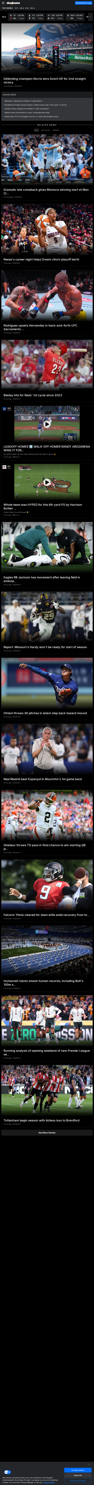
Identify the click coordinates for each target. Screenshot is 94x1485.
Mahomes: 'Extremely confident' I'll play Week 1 (23, 101)
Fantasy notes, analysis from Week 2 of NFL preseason (27, 109)
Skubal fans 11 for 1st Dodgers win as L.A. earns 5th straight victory (32, 116)
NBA (22, 8)
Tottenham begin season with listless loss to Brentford (42, 1120)
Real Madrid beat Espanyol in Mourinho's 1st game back (43, 779)
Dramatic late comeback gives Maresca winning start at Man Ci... (46, 191)
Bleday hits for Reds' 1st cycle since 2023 (33, 395)
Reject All (78, 1475)
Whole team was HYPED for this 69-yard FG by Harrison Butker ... (43, 506)
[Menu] (3, 3)
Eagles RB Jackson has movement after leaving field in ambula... (42, 579)
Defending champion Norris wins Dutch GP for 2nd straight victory (45, 80)
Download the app (83, 3)
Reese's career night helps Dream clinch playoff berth (41, 259)
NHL (27, 8)
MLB (32, 8)
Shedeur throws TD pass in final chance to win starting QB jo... (45, 847)
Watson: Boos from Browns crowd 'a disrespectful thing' (27, 113)
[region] (47, 1473)
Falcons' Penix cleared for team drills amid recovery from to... (47, 915)
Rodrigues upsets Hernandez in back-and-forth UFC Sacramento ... (40, 327)
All (36, 130)
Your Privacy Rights (78, 1481)
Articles (45, 130)
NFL (17, 8)
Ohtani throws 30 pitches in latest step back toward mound (45, 713)
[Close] (89, 1464)
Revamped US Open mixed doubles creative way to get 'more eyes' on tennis (36, 105)
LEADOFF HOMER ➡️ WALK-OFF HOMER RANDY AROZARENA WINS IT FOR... (47, 448)
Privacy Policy (49, 1482)
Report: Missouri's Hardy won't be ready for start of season (45, 647)
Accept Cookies (77, 1470)
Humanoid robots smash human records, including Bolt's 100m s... (43, 982)
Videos (56, 130)
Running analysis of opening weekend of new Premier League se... (47, 1052)
